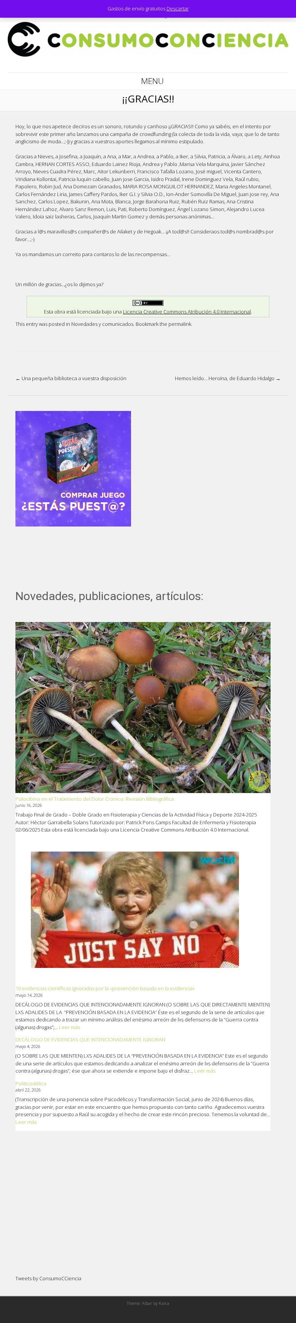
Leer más (69, 1027)
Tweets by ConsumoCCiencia (48, 1278)
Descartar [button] (177, 8)
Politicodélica (30, 1083)
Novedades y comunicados (102, 323)
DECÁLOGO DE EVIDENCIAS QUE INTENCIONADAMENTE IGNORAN (90, 1039)
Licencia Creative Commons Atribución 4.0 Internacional (187, 311)
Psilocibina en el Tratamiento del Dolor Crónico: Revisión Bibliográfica (94, 798)
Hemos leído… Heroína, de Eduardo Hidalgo (228, 378)
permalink (179, 323)
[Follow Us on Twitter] (148, 64)
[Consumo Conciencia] (148, 54)
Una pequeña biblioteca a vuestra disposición (70, 378)
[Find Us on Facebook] (138, 64)
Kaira (164, 1303)
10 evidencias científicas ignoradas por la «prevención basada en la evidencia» (105, 988)
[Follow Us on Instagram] (158, 64)
